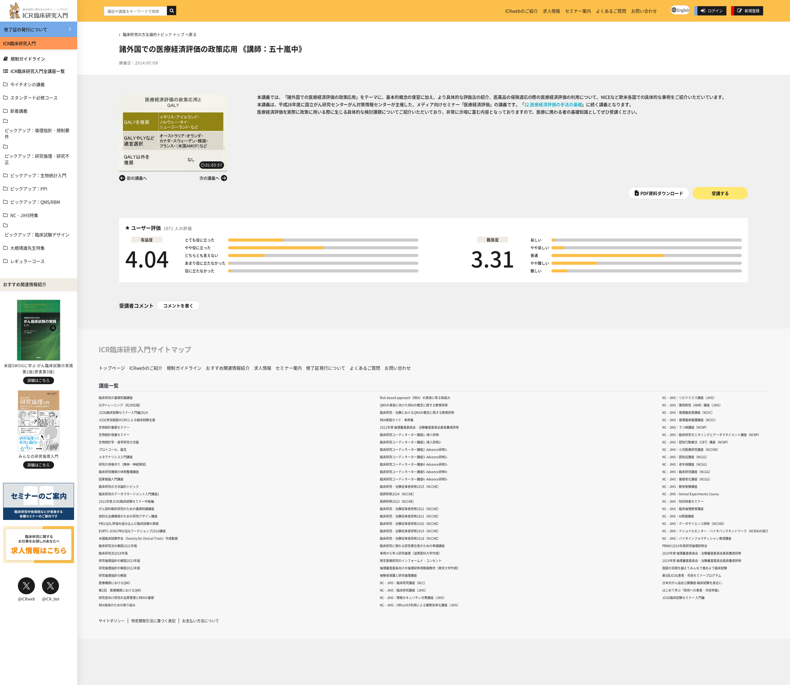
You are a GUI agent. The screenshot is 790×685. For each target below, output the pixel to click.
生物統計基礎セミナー (114, 427)
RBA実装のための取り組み (117, 605)
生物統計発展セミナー (114, 434)
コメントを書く (178, 305)
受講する (720, 193)
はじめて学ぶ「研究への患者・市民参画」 (691, 590)
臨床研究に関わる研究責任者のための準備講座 (412, 545)
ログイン (715, 10)
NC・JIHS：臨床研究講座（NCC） (403, 582)
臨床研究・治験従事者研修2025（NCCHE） (410, 486)
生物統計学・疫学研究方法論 (119, 442)
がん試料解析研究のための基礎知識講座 (126, 508)
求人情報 (551, 11)
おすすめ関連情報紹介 (227, 368)
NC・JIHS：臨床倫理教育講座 (683, 508)
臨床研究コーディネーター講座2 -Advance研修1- (414, 449)
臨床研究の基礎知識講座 (116, 397)
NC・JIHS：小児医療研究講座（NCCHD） (691, 449)
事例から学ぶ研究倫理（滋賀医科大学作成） (411, 553)
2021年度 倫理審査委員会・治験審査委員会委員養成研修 (419, 427)
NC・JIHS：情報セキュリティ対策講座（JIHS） (413, 597)
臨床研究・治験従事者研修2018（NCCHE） (410, 538)
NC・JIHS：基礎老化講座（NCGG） (687, 479)
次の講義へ (209, 178)
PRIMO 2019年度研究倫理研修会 (684, 545)
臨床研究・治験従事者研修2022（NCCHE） (410, 508)
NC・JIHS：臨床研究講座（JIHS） (404, 590)
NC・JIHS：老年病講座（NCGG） (685, 464)
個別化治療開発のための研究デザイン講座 (128, 516)
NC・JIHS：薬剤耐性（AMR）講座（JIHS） (692, 405)
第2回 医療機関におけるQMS (120, 590)
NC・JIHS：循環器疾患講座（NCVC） (688, 412)
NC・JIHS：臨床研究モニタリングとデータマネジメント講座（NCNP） (711, 434)
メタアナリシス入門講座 (116, 457)
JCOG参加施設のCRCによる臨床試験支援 (127, 419)
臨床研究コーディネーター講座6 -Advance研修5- (414, 479)
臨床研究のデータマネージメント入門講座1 (129, 494)
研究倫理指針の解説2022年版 (119, 568)
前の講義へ (137, 178)
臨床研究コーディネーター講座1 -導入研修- (410, 434)
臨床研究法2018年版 (113, 553)
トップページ (112, 368)
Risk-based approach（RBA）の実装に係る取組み (415, 397)
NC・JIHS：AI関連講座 (678, 516)
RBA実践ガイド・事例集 (397, 419)
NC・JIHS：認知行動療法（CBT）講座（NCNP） (696, 442)
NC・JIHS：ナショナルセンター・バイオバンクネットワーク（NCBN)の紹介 (715, 531)
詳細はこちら (38, 380)
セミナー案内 (578, 11)
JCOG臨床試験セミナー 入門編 (683, 597)
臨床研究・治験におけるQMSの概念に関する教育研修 (417, 412)
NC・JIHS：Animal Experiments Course (690, 494)
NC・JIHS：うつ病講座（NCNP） (685, 427)
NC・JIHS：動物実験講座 (679, 486)
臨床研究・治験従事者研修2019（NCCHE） (410, 531)
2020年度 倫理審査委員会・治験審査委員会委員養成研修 (701, 553)
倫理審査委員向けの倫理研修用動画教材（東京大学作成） (420, 568)
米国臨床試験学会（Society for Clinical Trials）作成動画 (138, 538)
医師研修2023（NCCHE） (398, 501)
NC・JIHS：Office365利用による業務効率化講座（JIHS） (420, 605)
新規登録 (752, 10)
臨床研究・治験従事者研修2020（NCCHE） (410, 523)
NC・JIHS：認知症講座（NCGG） (685, 457)
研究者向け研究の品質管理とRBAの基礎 (126, 597)
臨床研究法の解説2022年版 (118, 545)
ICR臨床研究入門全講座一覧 (37, 71)
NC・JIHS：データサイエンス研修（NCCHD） (694, 523)
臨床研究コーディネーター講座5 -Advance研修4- (414, 471)
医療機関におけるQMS (114, 582)
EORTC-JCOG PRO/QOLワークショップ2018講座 (132, 531)
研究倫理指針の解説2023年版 (119, 560)
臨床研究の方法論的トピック (119, 486)
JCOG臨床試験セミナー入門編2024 (123, 412)
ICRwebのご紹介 (521, 11)
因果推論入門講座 (111, 479)
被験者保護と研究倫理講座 (398, 575)
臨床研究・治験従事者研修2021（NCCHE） (410, 516)
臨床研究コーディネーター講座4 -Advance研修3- (414, 464)
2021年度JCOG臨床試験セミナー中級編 (126, 501)
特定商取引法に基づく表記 (153, 620)
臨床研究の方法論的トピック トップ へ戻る (160, 34)
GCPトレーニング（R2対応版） (120, 405)
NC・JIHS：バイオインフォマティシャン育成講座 (696, 538)
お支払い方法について (200, 620)
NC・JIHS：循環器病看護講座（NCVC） (689, 419)
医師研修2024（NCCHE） (398, 494)
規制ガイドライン (27, 59)
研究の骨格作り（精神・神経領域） (123, 464)
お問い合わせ (644, 11)
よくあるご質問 (611, 11)
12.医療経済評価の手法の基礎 (553, 104)
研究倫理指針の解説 (113, 575)
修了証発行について (325, 368)
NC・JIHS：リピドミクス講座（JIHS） (689, 397)
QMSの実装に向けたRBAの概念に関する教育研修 (414, 405)
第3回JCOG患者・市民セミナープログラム (691, 575)
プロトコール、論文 (113, 449)
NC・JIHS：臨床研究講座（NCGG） (687, 471)
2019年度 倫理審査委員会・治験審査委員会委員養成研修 (701, 560)
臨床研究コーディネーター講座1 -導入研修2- (411, 442)
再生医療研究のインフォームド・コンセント (411, 560)
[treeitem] (38, 84)
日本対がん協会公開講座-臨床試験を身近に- (692, 582)
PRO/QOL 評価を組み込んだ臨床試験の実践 (129, 523)
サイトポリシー (112, 620)
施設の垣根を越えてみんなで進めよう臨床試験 (694, 568)
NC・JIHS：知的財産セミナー (683, 501)
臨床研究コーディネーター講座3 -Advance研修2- (414, 457)
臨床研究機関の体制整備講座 (119, 471)
